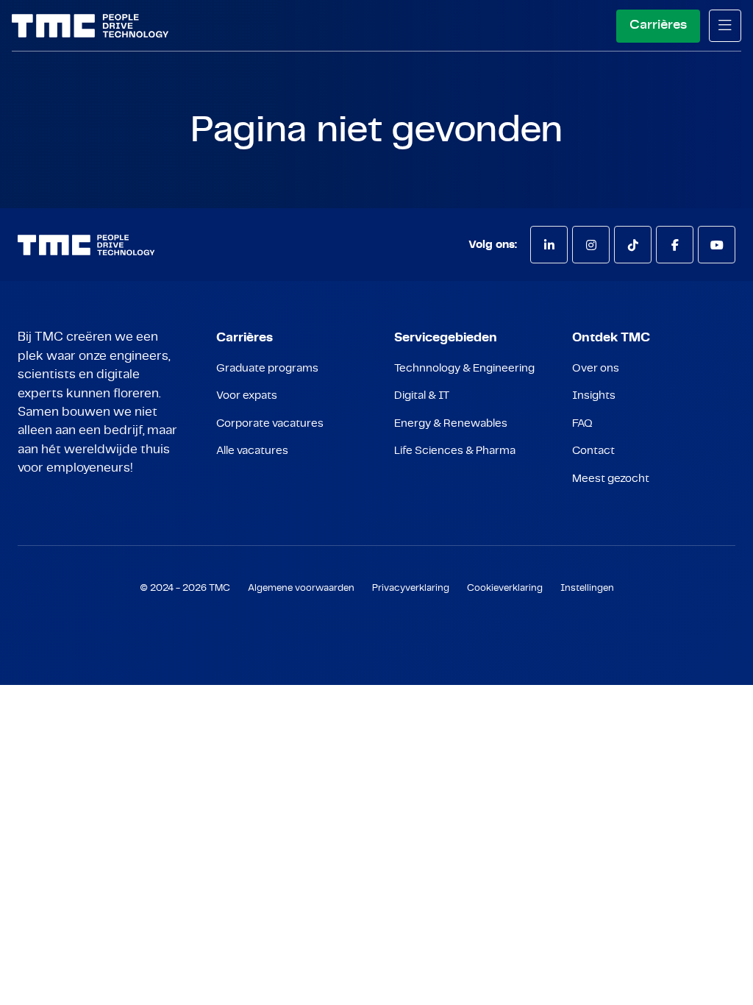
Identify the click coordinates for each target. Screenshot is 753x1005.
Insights (593, 395)
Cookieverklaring (505, 588)
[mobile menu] (725, 26)
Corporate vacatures (270, 423)
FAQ (582, 423)
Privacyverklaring (410, 588)
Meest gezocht (610, 478)
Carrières (658, 25)
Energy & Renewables (450, 423)
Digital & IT (421, 395)
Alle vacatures (252, 450)
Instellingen (587, 588)
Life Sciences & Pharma (454, 450)
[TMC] (90, 26)
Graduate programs (267, 368)
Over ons (595, 368)
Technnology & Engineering (464, 368)
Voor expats (246, 395)
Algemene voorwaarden (301, 588)
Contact (593, 450)
